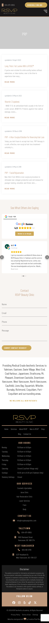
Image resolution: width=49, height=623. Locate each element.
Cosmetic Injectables (24, 488)
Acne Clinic (24, 492)
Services (14, 429)
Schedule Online (34, 5)
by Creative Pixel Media (34, 619)
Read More (10, 82)
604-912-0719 (26, 549)
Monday (4, 447)
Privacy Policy (15, 615)
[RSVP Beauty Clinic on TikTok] (29, 602)
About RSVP (23, 429)
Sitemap (35, 615)
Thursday (5, 460)
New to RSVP (34, 429)
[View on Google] (7, 246)
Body (24, 509)
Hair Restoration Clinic (24, 496)
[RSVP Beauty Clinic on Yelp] (24, 602)
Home (6, 429)
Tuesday (5, 451)
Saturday (5, 468)
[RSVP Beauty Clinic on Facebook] (13, 602)
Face (24, 505)
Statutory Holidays (8, 477)
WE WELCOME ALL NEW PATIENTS (23, 401)
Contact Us (27, 434)
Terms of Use (26, 615)
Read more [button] (14, 269)
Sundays (5, 472)
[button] (2, 257)
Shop (43, 429)
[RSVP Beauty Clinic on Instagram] (19, 602)
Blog (19, 434)
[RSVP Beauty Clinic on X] (35, 602)
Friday (4, 464)
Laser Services (24, 500)
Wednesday (6, 456)
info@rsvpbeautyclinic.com (26, 520)
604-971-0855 (27, 532)
